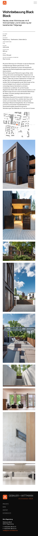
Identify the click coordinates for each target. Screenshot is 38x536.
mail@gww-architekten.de (10, 530)
